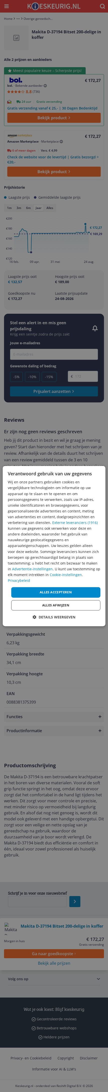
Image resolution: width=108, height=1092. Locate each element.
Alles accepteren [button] (56, 592)
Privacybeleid (19, 580)
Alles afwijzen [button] (56, 605)
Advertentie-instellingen (32, 569)
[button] (54, 617)
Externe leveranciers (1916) (75, 522)
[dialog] (54, 546)
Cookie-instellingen (66, 574)
